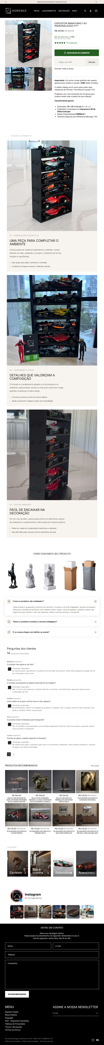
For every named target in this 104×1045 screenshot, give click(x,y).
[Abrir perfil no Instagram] (16, 896)
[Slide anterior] (7, 781)
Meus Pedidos (11, 1015)
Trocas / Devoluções (13, 1027)
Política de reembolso (13, 1041)
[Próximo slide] (26, 781)
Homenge (14, 1039)
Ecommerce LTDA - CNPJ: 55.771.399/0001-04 (36, 1039)
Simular (91, 62)
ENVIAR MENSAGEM (17, 994)
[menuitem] (36, 11)
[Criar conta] (96, 1013)
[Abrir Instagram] (17, 912)
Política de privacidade (30, 1041)
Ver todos (95, 766)
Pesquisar (9, 1018)
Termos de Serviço (13, 1030)
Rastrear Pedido (11, 1012)
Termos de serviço (46, 1041)
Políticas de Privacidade (15, 1024)
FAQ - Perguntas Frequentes (17, 1021)
